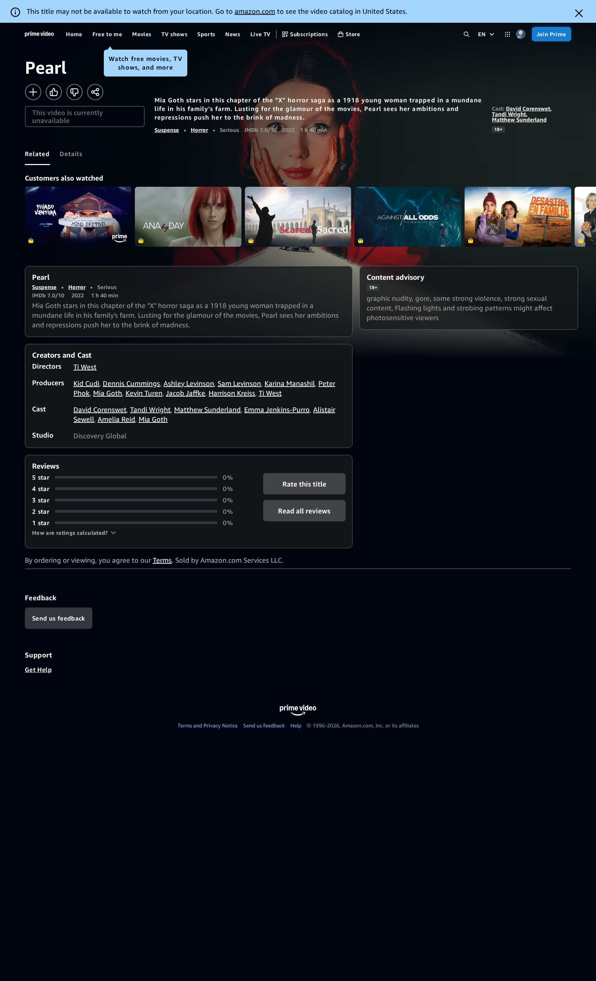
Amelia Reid (116, 419)
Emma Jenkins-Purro (277, 409)
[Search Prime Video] (466, 34)
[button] (74, 532)
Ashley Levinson (188, 383)
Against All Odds (408, 217)
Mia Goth (107, 393)
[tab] (37, 153)
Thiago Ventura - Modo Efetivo (78, 217)
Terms (162, 560)
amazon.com (255, 11)
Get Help (38, 669)
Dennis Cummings (131, 383)
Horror (199, 129)
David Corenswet (528, 108)
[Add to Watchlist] (33, 92)
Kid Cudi (86, 383)
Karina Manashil (290, 383)
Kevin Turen (144, 393)
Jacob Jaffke (185, 393)
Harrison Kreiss (232, 393)
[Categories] (507, 34)
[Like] (54, 92)
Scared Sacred (298, 217)
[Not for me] (74, 92)
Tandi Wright (509, 114)
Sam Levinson (239, 383)
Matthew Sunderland (519, 119)
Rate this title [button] (304, 484)
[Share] (95, 92)
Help (295, 725)
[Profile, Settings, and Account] (521, 34)
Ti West (85, 367)
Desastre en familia (518, 217)
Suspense (167, 129)
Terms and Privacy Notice (208, 725)
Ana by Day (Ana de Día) (188, 217)
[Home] (39, 34)
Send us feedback (264, 725)
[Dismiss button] (579, 13)
